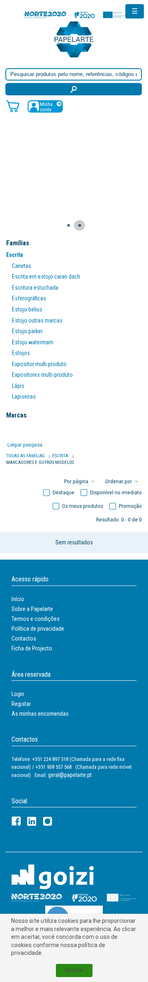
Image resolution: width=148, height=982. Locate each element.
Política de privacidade (38, 628)
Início (18, 599)
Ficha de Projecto (32, 648)
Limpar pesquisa (24, 445)
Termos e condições (36, 618)
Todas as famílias (25, 456)
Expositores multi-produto (42, 374)
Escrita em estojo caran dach (46, 276)
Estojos (21, 353)
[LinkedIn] (32, 821)
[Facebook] (16, 821)
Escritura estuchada (35, 287)
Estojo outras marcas (37, 320)
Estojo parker (27, 331)
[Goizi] (53, 876)
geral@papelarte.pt (70, 775)
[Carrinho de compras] (12, 106)
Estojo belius (27, 309)
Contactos (24, 638)
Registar (21, 704)
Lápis (18, 386)
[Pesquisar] (73, 89)
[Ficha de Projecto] (76, 15)
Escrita (14, 254)
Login (18, 694)
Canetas (21, 266)
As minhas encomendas (40, 713)
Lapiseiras (24, 396)
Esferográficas (29, 298)
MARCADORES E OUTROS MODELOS (40, 462)
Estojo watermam (32, 342)
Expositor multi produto (39, 364)
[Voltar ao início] (74, 39)
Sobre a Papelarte (32, 609)
